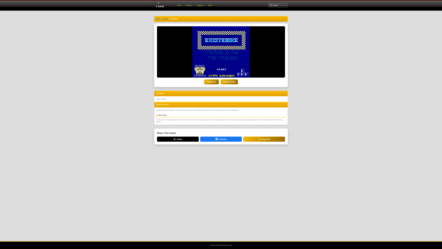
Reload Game (229, 82)
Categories (200, 5)
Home (179, 5)
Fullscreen (211, 82)
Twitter (179, 139)
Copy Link (266, 139)
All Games (189, 5)
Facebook (223, 139)
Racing (165, 19)
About (210, 5)
